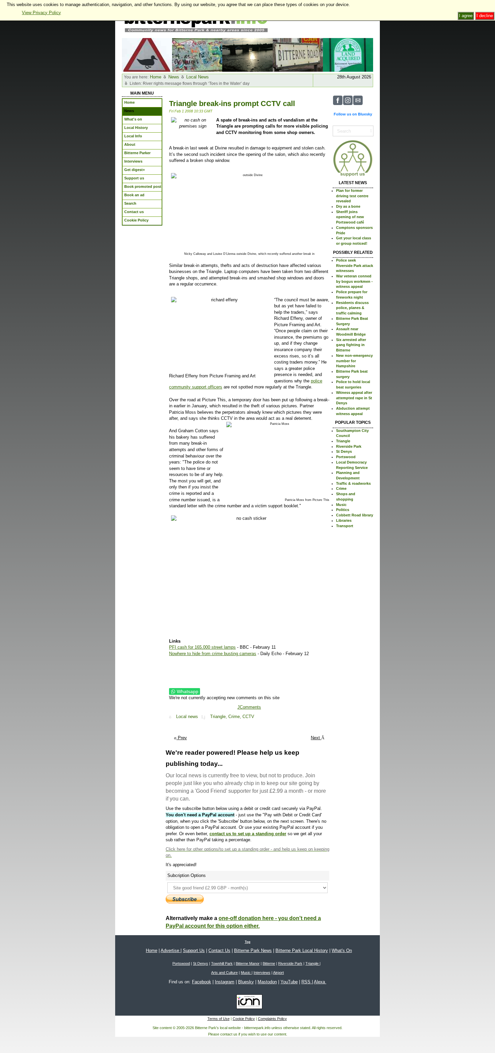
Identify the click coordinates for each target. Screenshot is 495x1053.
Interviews (262, 973)
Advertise (170, 950)
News (173, 76)
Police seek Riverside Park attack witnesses (354, 265)
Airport (278, 973)
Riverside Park (348, 446)
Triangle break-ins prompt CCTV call (232, 103)
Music (341, 505)
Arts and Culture (224, 973)
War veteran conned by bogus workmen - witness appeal (354, 281)
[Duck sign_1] (147, 54)
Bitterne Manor (248, 963)
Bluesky (246, 981)
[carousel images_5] (348, 54)
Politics (342, 510)
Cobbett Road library (354, 515)
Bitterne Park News (253, 950)
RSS (306, 981)
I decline (484, 15)
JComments (249, 707)
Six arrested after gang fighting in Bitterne (351, 345)
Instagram (224, 981)
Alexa (320, 981)
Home (155, 76)
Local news (187, 716)
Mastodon (267, 981)
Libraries (344, 520)
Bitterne (269, 963)
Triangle (343, 441)
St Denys (344, 451)
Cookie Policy (244, 1019)
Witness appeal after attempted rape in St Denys (354, 397)
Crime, (235, 716)
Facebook (201, 981)
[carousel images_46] (197, 54)
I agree (465, 15)
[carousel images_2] (298, 54)
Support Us (194, 950)
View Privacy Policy (41, 12)
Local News (197, 76)
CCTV (248, 716)
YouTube (289, 981)
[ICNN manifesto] (247, 1003)
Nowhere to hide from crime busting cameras (212, 653)
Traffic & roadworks (353, 483)
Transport (344, 526)
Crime (341, 488)
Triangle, (219, 716)
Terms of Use (218, 1019)
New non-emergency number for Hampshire (354, 360)
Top (248, 942)
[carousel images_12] (247, 54)
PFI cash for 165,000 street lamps (202, 647)
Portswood (346, 457)
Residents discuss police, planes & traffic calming (352, 308)
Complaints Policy (272, 1019)
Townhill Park (222, 963)
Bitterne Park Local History (301, 950)
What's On (342, 950)
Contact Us (219, 950)
